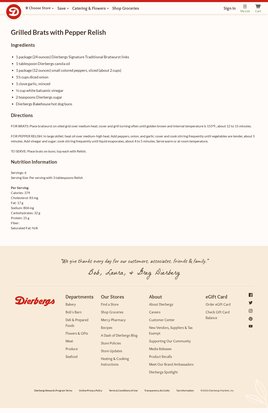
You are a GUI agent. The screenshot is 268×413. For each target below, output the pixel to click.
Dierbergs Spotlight (163, 372)
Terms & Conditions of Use (123, 390)
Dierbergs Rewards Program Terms (53, 390)
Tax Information (185, 390)
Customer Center (162, 320)
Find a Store (110, 304)
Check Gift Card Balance (217, 315)
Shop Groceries (112, 312)
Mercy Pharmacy (113, 320)
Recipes (106, 327)
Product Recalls (160, 356)
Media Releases (160, 349)
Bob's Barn (73, 312)
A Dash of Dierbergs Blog (119, 335)
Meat (69, 341)
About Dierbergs (161, 304)
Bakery (71, 304)
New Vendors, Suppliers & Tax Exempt (171, 330)
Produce (72, 349)
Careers (154, 312)
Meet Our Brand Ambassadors (171, 364)
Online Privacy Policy (90, 390)
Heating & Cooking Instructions (115, 361)
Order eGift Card (218, 304)
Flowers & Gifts (77, 333)
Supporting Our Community (170, 341)
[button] (229, 8)
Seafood (71, 356)
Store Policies (111, 343)
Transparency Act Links (157, 390)
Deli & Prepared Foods (77, 323)
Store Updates (111, 351)
